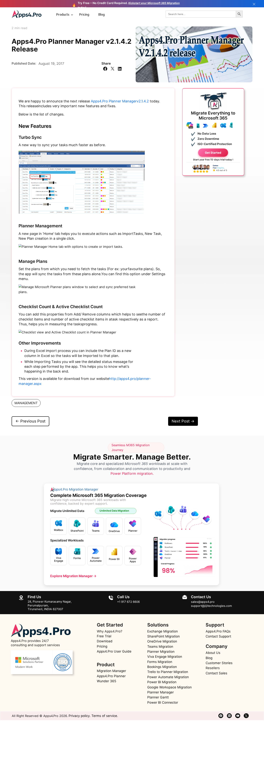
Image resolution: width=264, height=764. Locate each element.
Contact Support (218, 636)
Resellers (213, 668)
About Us (213, 653)
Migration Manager (111, 671)
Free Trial (104, 636)
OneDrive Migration (162, 641)
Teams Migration (160, 646)
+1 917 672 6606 (128, 602)
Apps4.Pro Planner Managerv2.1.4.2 (120, 101)
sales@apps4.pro (203, 602)
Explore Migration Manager (73, 576)
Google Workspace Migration (169, 687)
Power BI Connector (162, 702)
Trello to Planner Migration (167, 672)
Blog (101, 14)
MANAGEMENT (26, 403)
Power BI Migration (161, 682)
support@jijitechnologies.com (211, 606)
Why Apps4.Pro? (109, 631)
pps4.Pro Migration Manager (76, 489)
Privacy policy (79, 716)
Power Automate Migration (168, 677)
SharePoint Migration (163, 636)
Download (104, 641)
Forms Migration (159, 662)
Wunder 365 (106, 681)
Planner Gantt (158, 697)
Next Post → (183, 421)
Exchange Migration (162, 631)
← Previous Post (30, 421)
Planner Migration (161, 652)
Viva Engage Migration (164, 657)
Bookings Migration (162, 667)
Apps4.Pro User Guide (114, 651)
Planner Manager (160, 692)
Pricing (84, 14)
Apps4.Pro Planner (111, 676)
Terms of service (104, 716)
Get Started (213, 152)
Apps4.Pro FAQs (218, 631)
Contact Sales (216, 673)
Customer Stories (219, 663)
